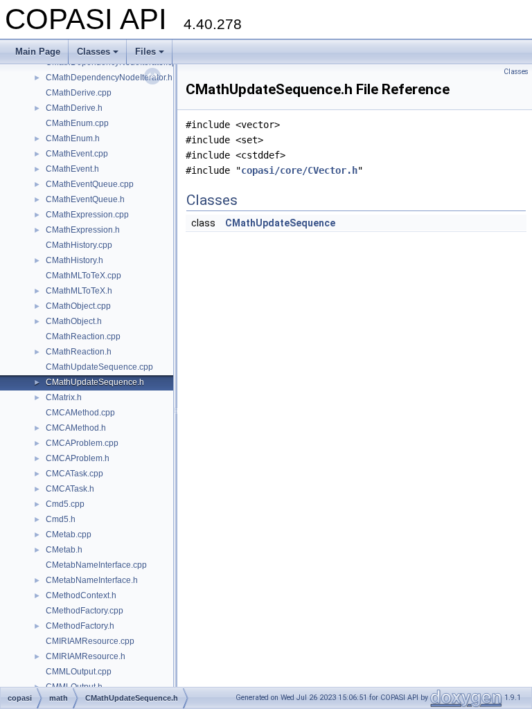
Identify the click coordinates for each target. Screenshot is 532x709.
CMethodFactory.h (80, 626)
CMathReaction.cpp (83, 336)
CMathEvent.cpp (77, 154)
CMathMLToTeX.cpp (83, 275)
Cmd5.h (61, 519)
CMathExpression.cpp (87, 214)
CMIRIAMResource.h (85, 656)
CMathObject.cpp (78, 306)
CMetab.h (64, 550)
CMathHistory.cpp (79, 245)
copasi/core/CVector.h (299, 170)
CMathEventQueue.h (85, 199)
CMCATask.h (70, 489)
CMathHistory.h (74, 260)
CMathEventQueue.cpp (90, 184)
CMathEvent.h (72, 169)
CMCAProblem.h (77, 458)
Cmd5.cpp (65, 504)
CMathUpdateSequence (280, 222)
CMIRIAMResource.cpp (90, 641)
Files (145, 51)
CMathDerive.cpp (79, 93)
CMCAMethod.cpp (80, 413)
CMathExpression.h (83, 230)
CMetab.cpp (68, 534)
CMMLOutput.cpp (79, 671)
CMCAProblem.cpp (82, 443)
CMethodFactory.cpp (84, 611)
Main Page (37, 51)
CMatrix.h (64, 397)
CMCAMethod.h (76, 428)
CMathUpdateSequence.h (95, 382)
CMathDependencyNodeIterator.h (109, 77)
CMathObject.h (74, 321)
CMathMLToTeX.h (79, 291)
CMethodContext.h (81, 595)
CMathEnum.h (73, 138)
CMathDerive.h (74, 108)
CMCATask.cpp (74, 473)
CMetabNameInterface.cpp (96, 565)
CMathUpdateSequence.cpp (99, 367)
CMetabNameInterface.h (92, 580)
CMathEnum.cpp (77, 123)
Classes (93, 51)
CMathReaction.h (79, 352)
